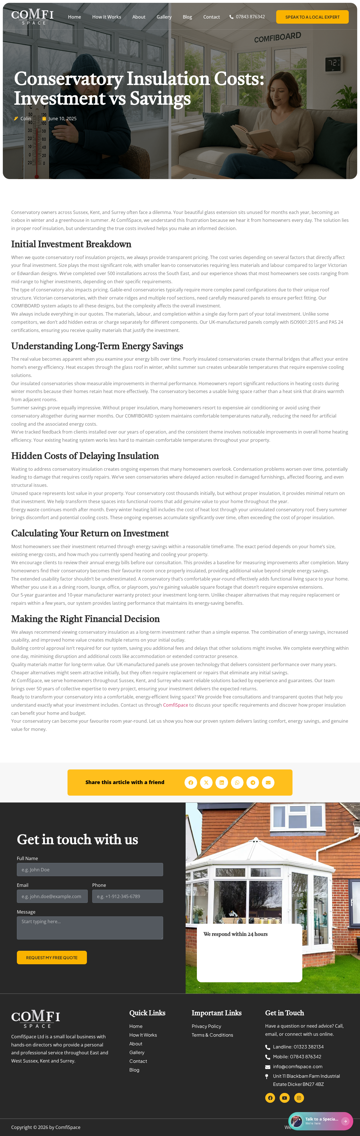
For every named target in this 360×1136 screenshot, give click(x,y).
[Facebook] (270, 1098)
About (138, 17)
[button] (190, 782)
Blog (187, 17)
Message (26, 912)
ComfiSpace (175, 705)
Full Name (27, 859)
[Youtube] (284, 1098)
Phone (99, 885)
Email (22, 885)
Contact (211, 17)
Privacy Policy (206, 1026)
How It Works (106, 17)
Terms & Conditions (212, 1035)
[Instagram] (299, 1098)
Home (74, 17)
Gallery (164, 17)
